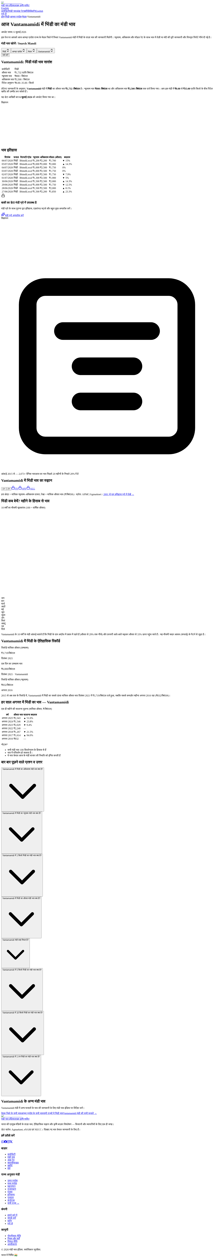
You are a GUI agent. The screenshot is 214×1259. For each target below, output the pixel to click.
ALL (32, 488)
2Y (9, 489)
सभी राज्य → (13, 1203)
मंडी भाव (13, 11)
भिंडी (7, 16)
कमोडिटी (5, 11)
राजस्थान (12, 1189)
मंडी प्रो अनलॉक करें (14, 215)
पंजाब (10, 1191)
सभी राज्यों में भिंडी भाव (53, 1113)
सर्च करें (5, 55)
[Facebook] (5, 1142)
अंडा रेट (20, 11)
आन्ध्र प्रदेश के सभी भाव (32, 1113)
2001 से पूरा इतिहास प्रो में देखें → (118, 494)
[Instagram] (8, 1142)
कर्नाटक (11, 1200)
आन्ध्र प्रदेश (15, 16)
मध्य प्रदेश (12, 1183)
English (5, 8)
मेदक (24, 16)
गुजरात (11, 1197)
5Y (16, 488)
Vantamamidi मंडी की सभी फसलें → (80, 1113)
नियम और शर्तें (14, 1238)
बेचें (30, 11)
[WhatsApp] (2, 1142)
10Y (24, 488)
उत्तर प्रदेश (13, 1180)
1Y (4, 489)
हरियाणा (11, 1194)
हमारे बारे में (12, 1215)
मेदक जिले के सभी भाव (11, 1113)
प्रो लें (4, 14)
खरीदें (26, 11)
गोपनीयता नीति (14, 1235)
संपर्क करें (12, 1218)
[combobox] (6, 50)
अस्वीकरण (12, 1244)
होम (2, 16)
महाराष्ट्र (12, 1186)
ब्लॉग (33, 11)
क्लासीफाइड (13, 1162)
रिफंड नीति (12, 1241)
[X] (11, 1142)
